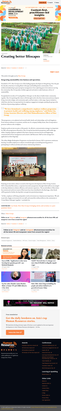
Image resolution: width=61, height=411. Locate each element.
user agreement (46, 400)
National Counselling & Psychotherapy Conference (49, 357)
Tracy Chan (34, 291)
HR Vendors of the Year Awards (30, 352)
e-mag (43, 393)
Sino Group (21, 76)
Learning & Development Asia (49, 355)
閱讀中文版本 (54, 72)
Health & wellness (17, 240)
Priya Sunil (4, 268)
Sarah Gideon (34, 268)
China (53, 240)
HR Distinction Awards (27, 347)
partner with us (46, 395)
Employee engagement (7, 240)
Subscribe (43, 3)
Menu (57, 2)
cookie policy (45, 390)
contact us (44, 385)
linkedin (20, 68)
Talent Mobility (46, 361)
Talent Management (41, 240)
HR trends (25, 240)
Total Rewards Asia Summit (49, 363)
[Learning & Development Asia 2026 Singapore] (30, 13)
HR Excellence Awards (27, 350)
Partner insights (32, 240)
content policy (45, 388)
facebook (14, 68)
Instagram (23, 217)
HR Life (49, 240)
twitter (8, 68)
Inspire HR (45, 350)
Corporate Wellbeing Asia (48, 345)
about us (44, 381)
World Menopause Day (48, 368)
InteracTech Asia (47, 352)
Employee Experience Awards (29, 345)
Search (51, 2)
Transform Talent (47, 365)
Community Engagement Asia (49, 347)
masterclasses (46, 374)
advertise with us (46, 383)
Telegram (12, 217)
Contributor (46, 61)
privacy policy (45, 397)
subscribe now (16, 332)
